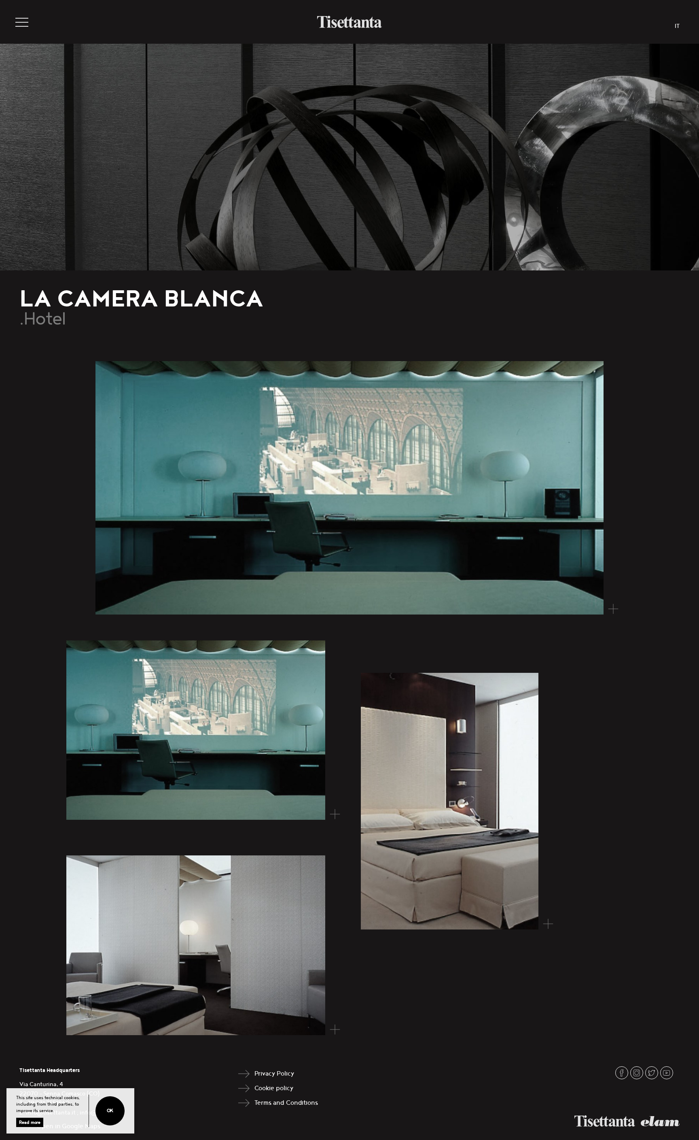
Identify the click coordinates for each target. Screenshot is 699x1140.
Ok (110, 1111)
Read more (29, 1122)
